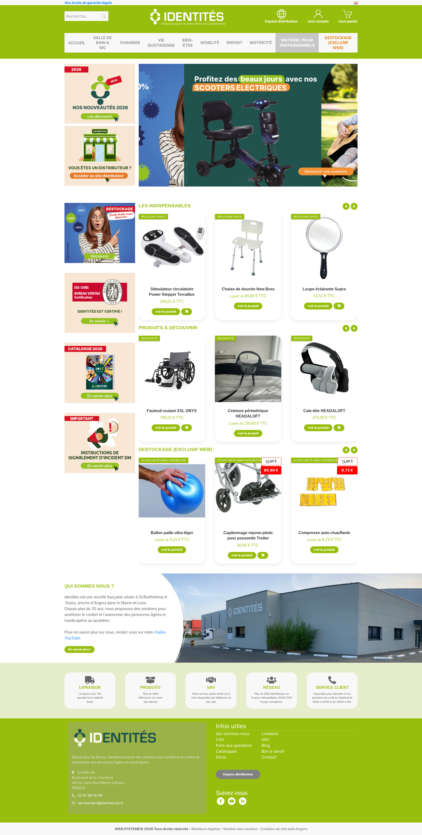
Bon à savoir (273, 751)
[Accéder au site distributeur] (99, 156)
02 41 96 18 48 (90, 795)
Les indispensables (165, 205)
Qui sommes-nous (232, 733)
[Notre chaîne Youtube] (232, 800)
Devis (221, 757)
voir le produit (165, 311)
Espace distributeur (238, 774)
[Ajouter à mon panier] (186, 311)
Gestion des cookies (240, 829)
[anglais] (356, 2)
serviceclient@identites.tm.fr (100, 803)
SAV (265, 739)
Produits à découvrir (168, 327)
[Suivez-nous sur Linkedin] (243, 800)
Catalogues (226, 751)
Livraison (270, 733)
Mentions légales (205, 829)
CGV (220, 739)
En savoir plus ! (79, 649)
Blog (266, 745)
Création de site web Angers (283, 829)
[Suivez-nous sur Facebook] (221, 800)
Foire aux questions (234, 745)
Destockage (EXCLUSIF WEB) (175, 449)
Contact (269, 757)
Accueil (76, 42)
